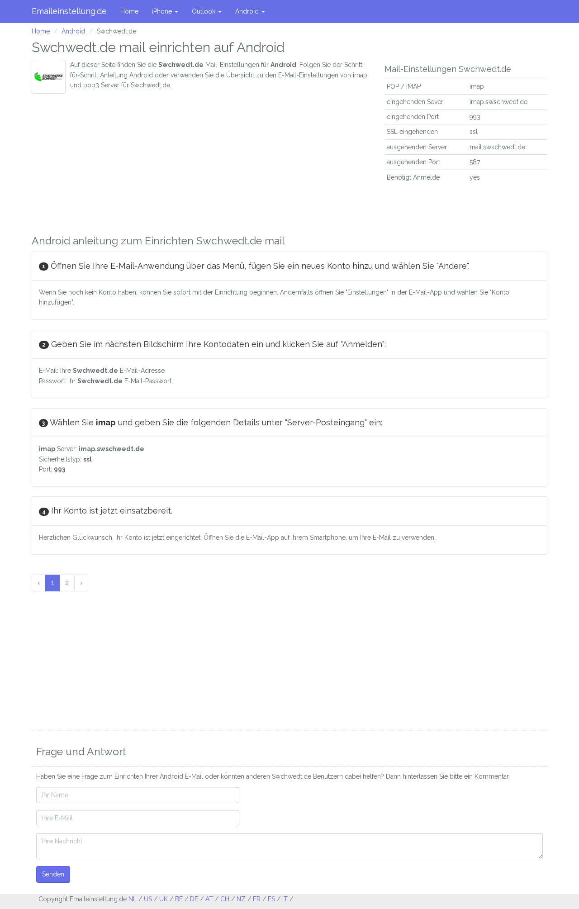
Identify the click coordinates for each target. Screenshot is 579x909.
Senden (53, 874)
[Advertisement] (201, 161)
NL (132, 899)
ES (271, 899)
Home (129, 11)
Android (248, 11)
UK (163, 899)
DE (194, 899)
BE (179, 899)
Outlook (204, 11)
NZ (241, 899)
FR (257, 899)
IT (285, 899)
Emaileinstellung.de (69, 11)
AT (209, 899)
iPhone (163, 11)
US (148, 899)
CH (224, 899)
